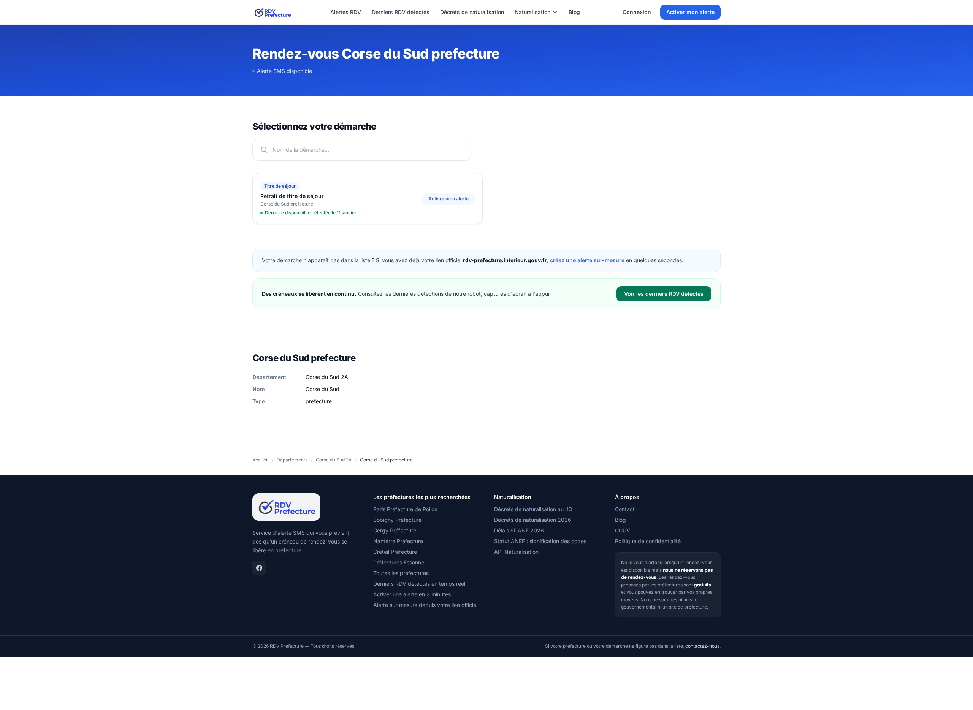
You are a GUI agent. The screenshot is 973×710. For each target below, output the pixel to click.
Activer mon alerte (690, 12)
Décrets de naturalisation (472, 12)
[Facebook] (259, 568)
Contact (625, 509)
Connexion (637, 12)
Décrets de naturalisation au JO (533, 509)
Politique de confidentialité (648, 541)
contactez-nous (702, 646)
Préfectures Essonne (398, 562)
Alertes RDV (345, 12)
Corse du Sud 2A (334, 460)
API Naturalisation (516, 551)
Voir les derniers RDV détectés (664, 293)
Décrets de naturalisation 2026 (532, 520)
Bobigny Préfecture (397, 520)
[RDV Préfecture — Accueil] (272, 12)
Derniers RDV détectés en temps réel (419, 583)
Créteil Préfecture (395, 551)
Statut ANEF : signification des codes (540, 541)
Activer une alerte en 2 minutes (412, 594)
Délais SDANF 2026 (519, 530)
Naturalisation (532, 12)
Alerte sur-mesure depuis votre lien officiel (425, 605)
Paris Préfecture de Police (405, 509)
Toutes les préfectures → (404, 573)
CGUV (622, 530)
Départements (292, 460)
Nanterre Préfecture (398, 541)
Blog (574, 12)
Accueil (260, 460)
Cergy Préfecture (394, 530)
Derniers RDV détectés (400, 12)
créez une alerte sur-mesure (587, 260)
